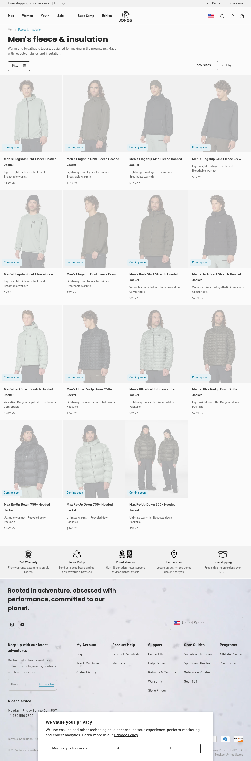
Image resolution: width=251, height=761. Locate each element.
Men (10, 29)
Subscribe (46, 684)
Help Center (156, 663)
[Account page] (232, 16)
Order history (86, 672)
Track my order (88, 663)
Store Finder (157, 691)
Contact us (156, 654)
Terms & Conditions (20, 739)
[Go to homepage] (125, 15)
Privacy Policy (126, 735)
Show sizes (202, 65)
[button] (11, 16)
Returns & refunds (162, 672)
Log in (81, 654)
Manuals (118, 663)
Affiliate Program (232, 654)
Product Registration (127, 654)
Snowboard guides (198, 654)
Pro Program (229, 663)
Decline (176, 748)
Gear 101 (191, 682)
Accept (123, 748)
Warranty (155, 682)
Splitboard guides (197, 663)
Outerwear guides (197, 672)
